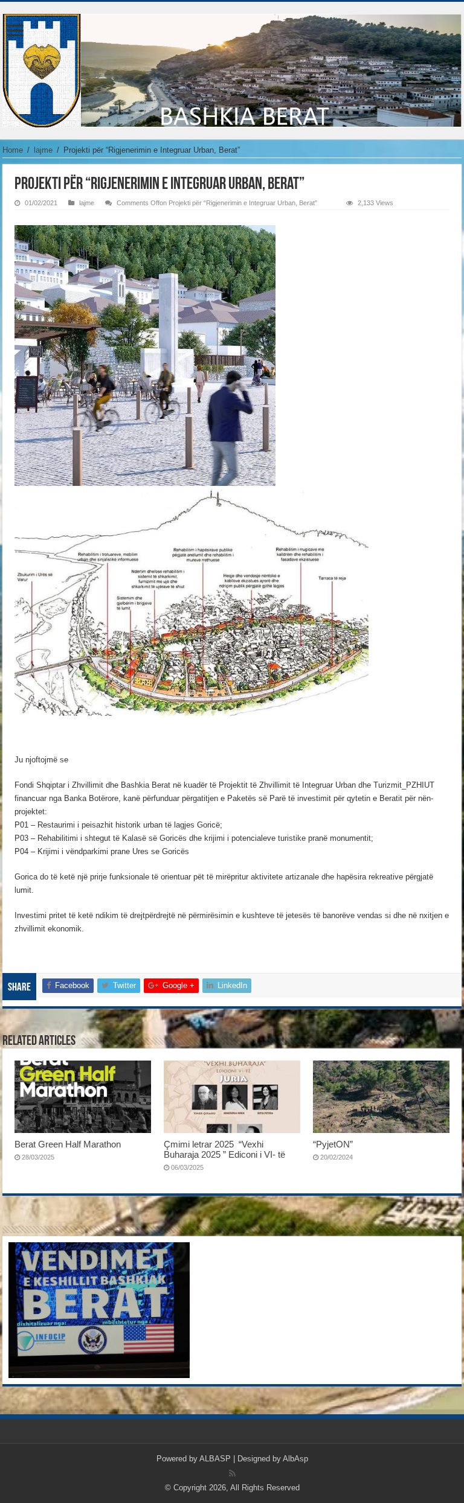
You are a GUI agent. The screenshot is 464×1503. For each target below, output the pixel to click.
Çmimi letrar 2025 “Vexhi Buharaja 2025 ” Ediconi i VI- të (224, 1149)
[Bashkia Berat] (232, 68)
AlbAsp (295, 1458)
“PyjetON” (333, 1144)
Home (12, 150)
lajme (43, 150)
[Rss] (232, 1473)
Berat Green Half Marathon (67, 1144)
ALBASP (215, 1458)
